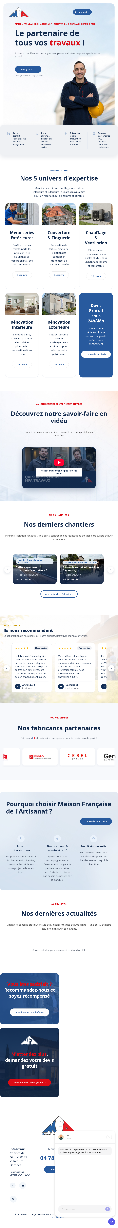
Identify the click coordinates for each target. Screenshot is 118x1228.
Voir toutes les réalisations (59, 594)
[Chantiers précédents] (7, 570)
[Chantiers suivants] (110, 570)
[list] (59, 570)
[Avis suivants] (111, 668)
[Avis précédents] (6, 668)
